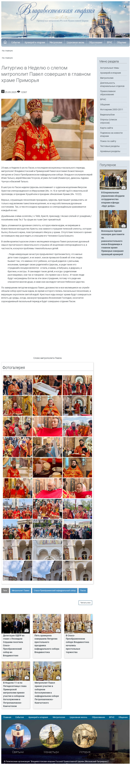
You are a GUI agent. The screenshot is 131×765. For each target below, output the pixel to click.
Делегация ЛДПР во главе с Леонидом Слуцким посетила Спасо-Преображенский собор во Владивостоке (13, 645)
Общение (121, 42)
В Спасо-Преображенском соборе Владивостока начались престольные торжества (77, 644)
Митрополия (56, 42)
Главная (7, 717)
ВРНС (109, 42)
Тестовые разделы (110, 146)
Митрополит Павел (20, 590)
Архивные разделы (110, 151)
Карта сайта (106, 128)
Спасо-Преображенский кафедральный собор (55, 590)
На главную (7, 51)
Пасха (83, 590)
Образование (95, 42)
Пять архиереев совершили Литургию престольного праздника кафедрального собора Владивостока (47, 644)
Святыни (18, 752)
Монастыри (51, 752)
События (15, 42)
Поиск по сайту (108, 141)
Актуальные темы (109, 68)
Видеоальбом (107, 114)
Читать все (85, 603)
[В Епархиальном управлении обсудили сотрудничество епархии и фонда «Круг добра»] (113, 189)
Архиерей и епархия (35, 42)
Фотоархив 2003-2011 (111, 109)
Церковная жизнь (75, 42)
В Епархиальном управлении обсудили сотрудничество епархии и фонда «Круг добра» (112, 199)
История (84, 752)
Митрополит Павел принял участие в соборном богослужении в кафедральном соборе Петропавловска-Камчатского (47, 692)
